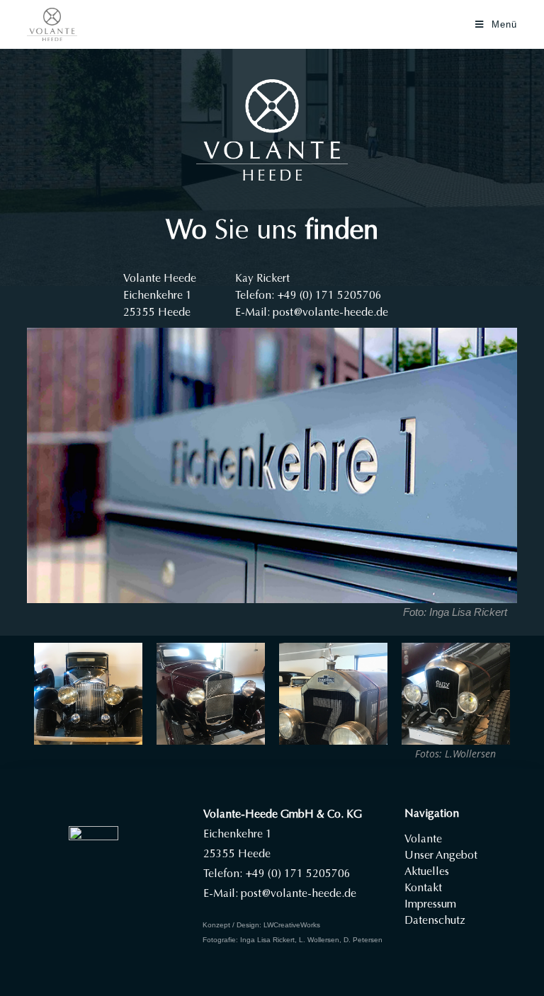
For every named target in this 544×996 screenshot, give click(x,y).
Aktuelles (426, 871)
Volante (423, 838)
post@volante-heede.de (330, 312)
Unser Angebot (440, 855)
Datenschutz (434, 920)
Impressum (430, 904)
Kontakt (423, 887)
